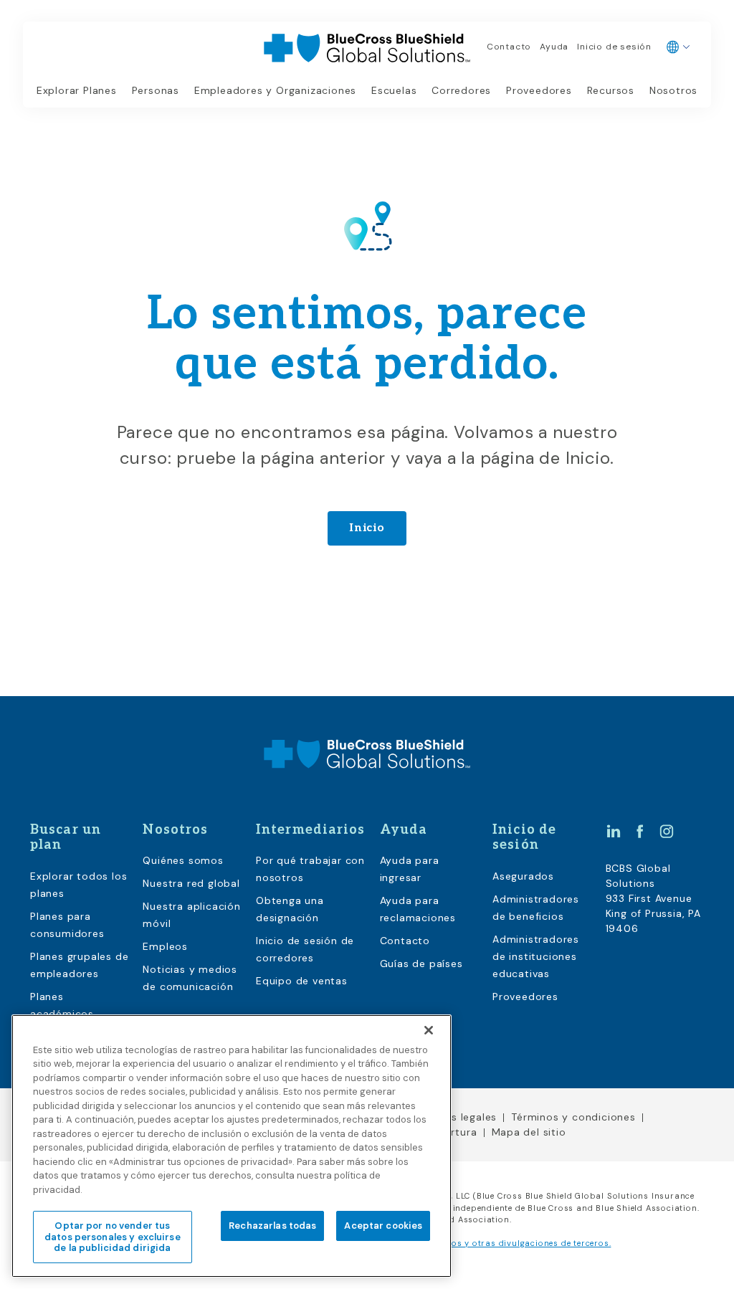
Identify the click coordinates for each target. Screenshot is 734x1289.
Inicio (367, 528)
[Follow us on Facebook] (640, 830)
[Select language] (678, 47)
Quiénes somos (183, 860)
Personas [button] (155, 90)
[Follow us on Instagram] (667, 830)
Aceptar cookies (383, 1225)
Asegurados (523, 876)
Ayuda (554, 46)
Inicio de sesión (614, 46)
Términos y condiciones (573, 1116)
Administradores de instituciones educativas (535, 956)
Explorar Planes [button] (77, 90)
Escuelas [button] (393, 90)
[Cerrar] (428, 1030)
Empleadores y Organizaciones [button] (275, 90)
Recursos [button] (610, 90)
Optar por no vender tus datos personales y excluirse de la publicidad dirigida (112, 1236)
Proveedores (539, 90)
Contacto (509, 46)
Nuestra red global (191, 883)
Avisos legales (460, 1116)
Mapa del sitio (529, 1132)
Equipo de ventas (302, 980)
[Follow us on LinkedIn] (613, 830)
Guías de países (421, 963)
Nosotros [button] (673, 90)
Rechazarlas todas (272, 1225)
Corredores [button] (461, 90)
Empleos (165, 946)
